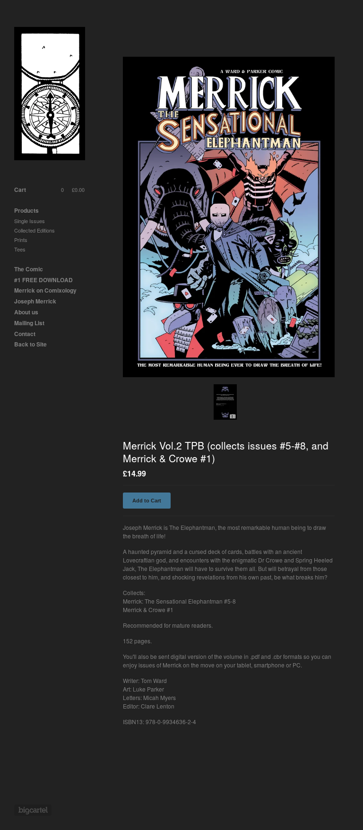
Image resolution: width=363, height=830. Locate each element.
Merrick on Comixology (45, 290)
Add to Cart (146, 500)
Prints (20, 239)
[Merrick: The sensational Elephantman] (49, 95)
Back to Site (30, 344)
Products (26, 210)
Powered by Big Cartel (33, 810)
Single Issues (29, 221)
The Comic (28, 269)
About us (26, 312)
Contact (24, 333)
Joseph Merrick (35, 301)
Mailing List (29, 323)
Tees (20, 249)
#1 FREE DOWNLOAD (43, 280)
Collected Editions (34, 230)
